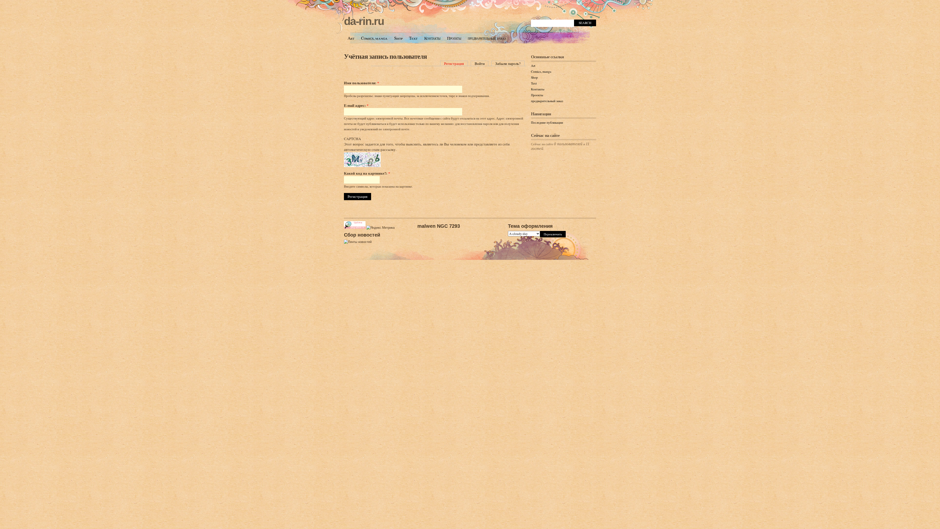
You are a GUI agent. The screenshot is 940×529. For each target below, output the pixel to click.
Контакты (432, 38)
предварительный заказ (487, 38)
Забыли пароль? (508, 63)
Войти (480, 63)
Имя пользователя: (361, 82)
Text (413, 38)
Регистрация (454, 63)
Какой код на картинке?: (367, 173)
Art (351, 38)
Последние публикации (547, 122)
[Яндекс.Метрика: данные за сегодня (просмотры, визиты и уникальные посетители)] (380, 228)
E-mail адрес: (356, 105)
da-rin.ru (364, 21)
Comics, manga (374, 38)
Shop (398, 38)
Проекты (454, 38)
